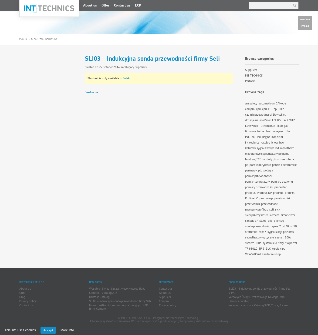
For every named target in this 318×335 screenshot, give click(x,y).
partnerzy (251, 170)
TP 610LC (251, 249)
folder (261, 131)
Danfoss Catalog (99, 297)
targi (281, 243)
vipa (282, 249)
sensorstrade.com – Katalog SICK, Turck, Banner (258, 305)
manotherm (287, 148)
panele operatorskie (284, 165)
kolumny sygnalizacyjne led (262, 148)
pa (246, 165)
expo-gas (282, 126)
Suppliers (141, 67)
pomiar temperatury (257, 182)
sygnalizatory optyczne (259, 237)
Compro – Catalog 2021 (104, 293)
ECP (138, 5)
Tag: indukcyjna (48, 39)
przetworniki (282, 198)
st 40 (285, 226)
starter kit (251, 232)
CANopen (281, 103)
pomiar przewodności (258, 176)
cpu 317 (279, 109)
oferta (290, 159)
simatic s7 (251, 221)
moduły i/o (269, 159)
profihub (278, 193)
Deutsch (305, 19)
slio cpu (279, 221)
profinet (290, 193)
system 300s (253, 243)
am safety (251, 103)
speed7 (276, 226)
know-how (277, 142)
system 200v (283, 237)
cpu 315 (267, 109)
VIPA (232, 293)
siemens (274, 215)
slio (270, 221)
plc (260, 170)
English (23, 39)
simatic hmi (288, 215)
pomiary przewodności (259, 187)
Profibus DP (264, 193)
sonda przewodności (258, 226)
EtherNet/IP (252, 126)
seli (271, 209)
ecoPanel (265, 120)
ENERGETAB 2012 (283, 120)
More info (67, 330)
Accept (48, 330)
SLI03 (263, 221)
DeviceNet (279, 115)
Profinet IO (251, 198)
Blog (34, 39)
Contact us (122, 5)
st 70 (293, 226)
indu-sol (250, 137)
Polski (126, 78)
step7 (262, 232)
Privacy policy (28, 301)
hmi (268, 131)
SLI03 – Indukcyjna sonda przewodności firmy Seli (152, 59)
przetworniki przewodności (261, 204)
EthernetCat (268, 126)
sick (277, 209)
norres (281, 159)
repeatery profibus (256, 209)
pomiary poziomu (282, 182)
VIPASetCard (253, 254)
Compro (164, 301)
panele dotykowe (260, 165)
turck (275, 249)
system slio (270, 243)
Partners (250, 81)
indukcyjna (263, 137)
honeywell (278, 131)
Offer (105, 5)
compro (250, 109)
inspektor (277, 137)
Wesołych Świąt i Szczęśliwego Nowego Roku (117, 289)
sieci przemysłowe (256, 215)
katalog (265, 142)
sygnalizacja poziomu (280, 232)
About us (90, 5)
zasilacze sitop (271, 254)
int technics (252, 142)
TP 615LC (265, 249)
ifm (288, 131)
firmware (250, 131)
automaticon (266, 103)
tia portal (291, 243)
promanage (266, 198)
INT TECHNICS (254, 75)
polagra (268, 170)
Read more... (92, 92)
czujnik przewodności (258, 115)
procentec (280, 187)
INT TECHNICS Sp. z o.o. (49, 8)
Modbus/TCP (253, 159)
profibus (250, 193)
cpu (258, 109)
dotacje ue (251, 120)
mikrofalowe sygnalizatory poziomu (267, 154)
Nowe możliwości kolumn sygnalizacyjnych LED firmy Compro (118, 307)
